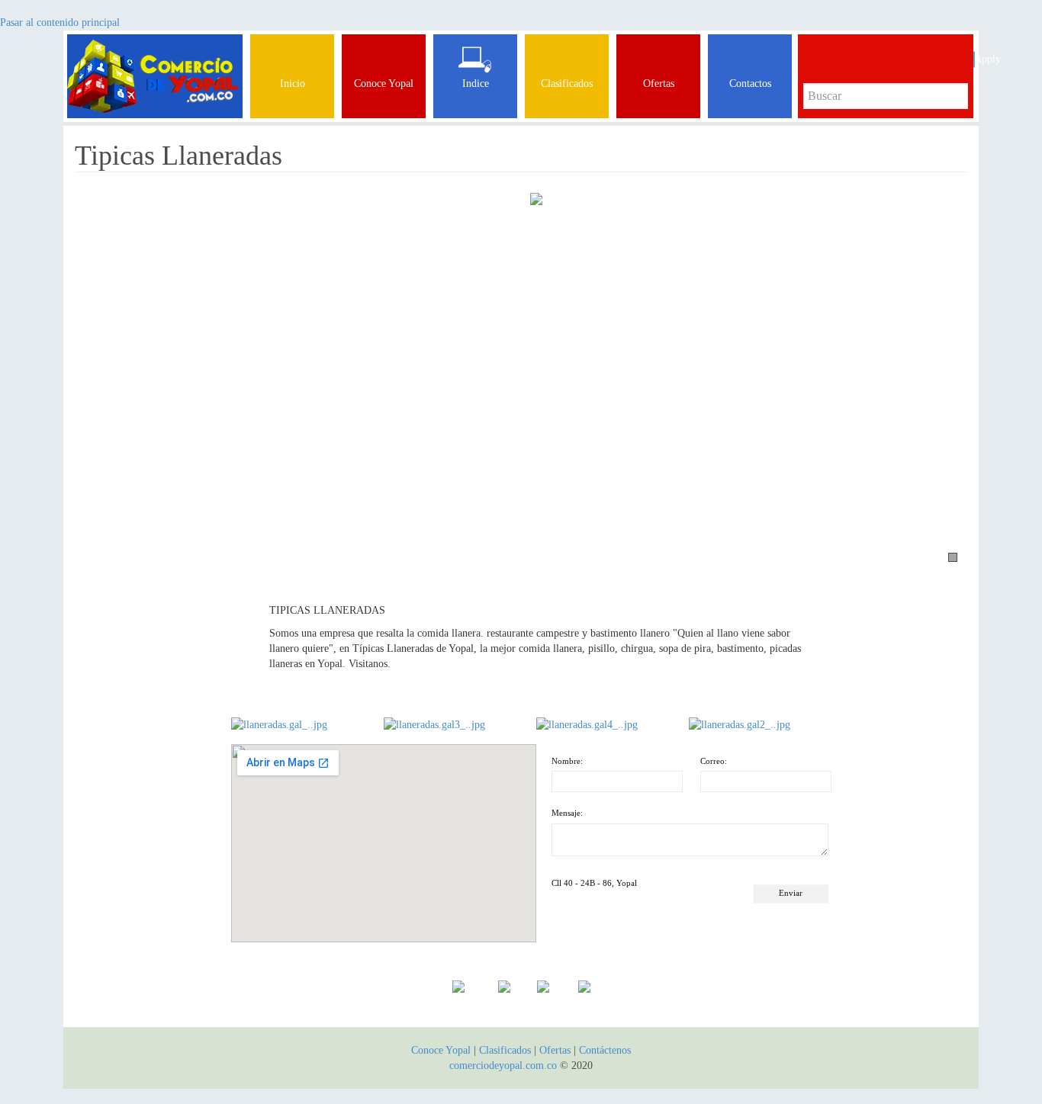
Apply (974, 59)
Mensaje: (567, 812)
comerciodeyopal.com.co (503, 1065)
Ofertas (555, 1050)
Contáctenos (605, 1050)
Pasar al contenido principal (60, 22)
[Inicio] (155, 53)
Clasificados (506, 1050)
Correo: (713, 760)
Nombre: (567, 760)
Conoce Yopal (441, 1050)
